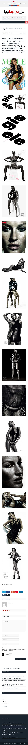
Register (3, 696)
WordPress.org (5, 706)
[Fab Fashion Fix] (14, 12)
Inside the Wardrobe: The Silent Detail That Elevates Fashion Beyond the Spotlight (12, 685)
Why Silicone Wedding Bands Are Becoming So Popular (14, 3)
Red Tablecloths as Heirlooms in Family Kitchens (11, 678)
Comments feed (5, 703)
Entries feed (4, 701)
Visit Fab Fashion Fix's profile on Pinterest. (11, 668)
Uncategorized (23, 32)
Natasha (4, 32)
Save (17, 592)
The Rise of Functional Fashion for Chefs (10, 687)
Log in (3, 699)
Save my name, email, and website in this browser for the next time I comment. (14, 650)
